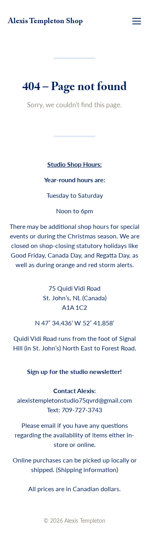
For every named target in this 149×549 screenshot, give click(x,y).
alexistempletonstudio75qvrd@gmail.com (74, 400)
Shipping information (87, 469)
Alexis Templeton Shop (45, 22)
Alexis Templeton (84, 520)
